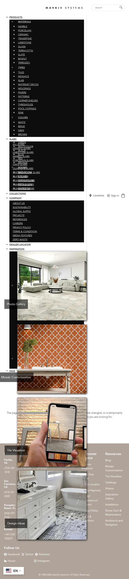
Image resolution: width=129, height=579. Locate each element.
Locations (98, 195)
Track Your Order (87, 476)
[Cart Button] (123, 195)
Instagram (44, 560)
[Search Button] (121, 7)
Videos (109, 488)
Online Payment (91, 490)
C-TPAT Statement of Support (89, 500)
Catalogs (110, 482)
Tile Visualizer (113, 476)
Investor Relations (87, 466)
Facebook (14, 554)
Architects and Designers (114, 522)
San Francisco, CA (10, 484)
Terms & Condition (87, 518)
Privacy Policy (89, 510)
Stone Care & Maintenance (113, 512)
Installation (112, 504)
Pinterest (44, 554)
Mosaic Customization (114, 468)
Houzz (11, 560)
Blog (108, 460)
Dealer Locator (90, 484)
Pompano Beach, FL (9, 507)
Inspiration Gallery (111, 496)
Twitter (29, 554)
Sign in (115, 195)
